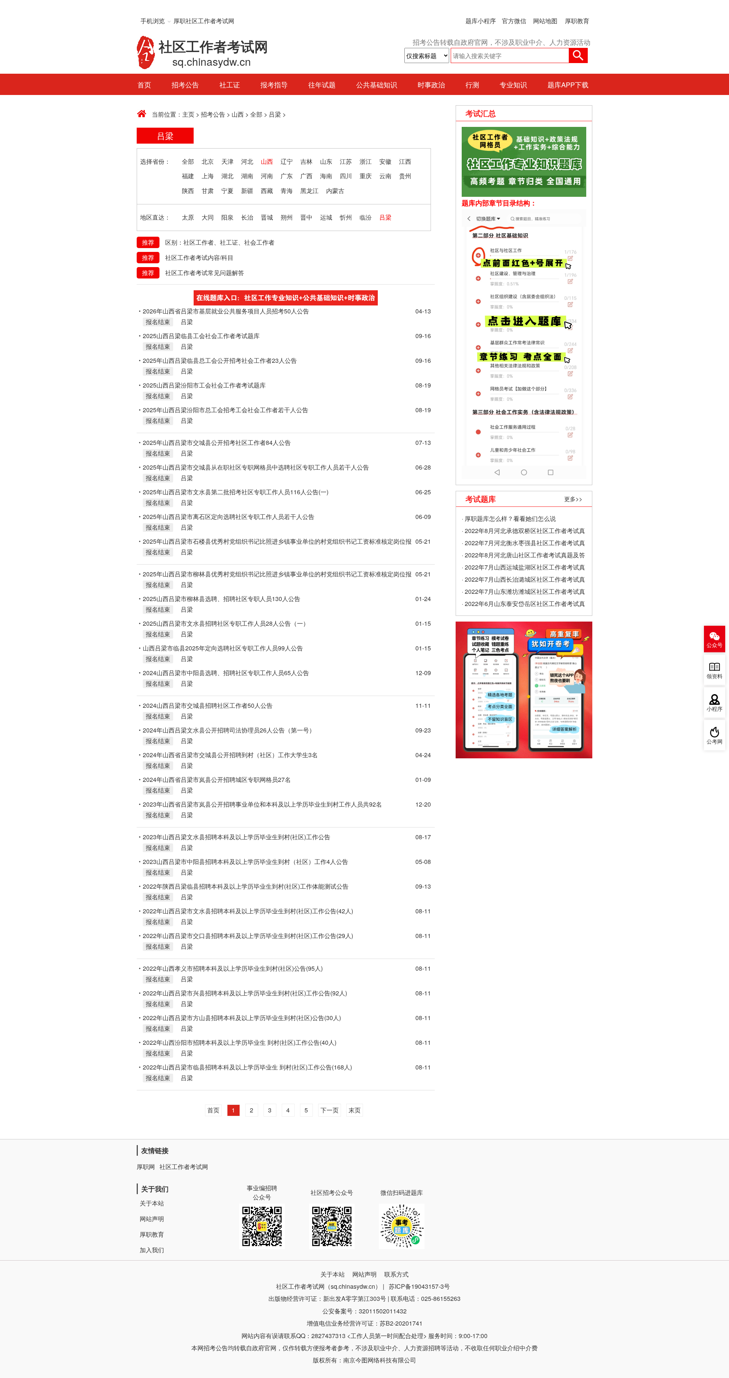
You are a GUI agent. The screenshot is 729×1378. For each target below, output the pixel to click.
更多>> (573, 499)
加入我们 (152, 1249)
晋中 (306, 217)
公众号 (715, 645)
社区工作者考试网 (183, 1166)
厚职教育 (577, 20)
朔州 (287, 217)
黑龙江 (309, 190)
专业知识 (513, 84)
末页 (355, 1110)
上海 (208, 175)
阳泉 (227, 217)
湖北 (227, 175)
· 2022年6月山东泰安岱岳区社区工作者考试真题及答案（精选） (523, 604)
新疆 (247, 190)
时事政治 (431, 84)
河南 (267, 175)
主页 (188, 114)
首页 (144, 84)
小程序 (715, 709)
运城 (326, 217)
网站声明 (152, 1218)
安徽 (385, 161)
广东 (287, 175)
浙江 (366, 161)
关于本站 (152, 1203)
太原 (188, 217)
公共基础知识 (376, 84)
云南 (385, 175)
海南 (326, 175)
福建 (188, 175)
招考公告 (185, 84)
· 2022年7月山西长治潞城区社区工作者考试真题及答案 (523, 580)
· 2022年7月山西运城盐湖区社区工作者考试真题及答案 (523, 568)
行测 (472, 84)
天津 (227, 161)
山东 (326, 161)
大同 (208, 217)
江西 (405, 161)
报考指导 (274, 84)
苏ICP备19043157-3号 (419, 1286)
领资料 (715, 676)
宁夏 (227, 190)
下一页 (329, 1110)
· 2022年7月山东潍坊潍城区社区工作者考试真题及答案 (523, 592)
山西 (238, 114)
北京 (208, 161)
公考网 (715, 742)
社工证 (229, 84)
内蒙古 (335, 190)
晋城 (267, 217)
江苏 (346, 161)
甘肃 (208, 190)
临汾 (366, 217)
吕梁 (275, 114)
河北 (247, 161)
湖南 (247, 175)
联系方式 (396, 1274)
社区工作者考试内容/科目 (199, 257)
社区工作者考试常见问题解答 (204, 272)
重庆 (366, 175)
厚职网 (146, 1166)
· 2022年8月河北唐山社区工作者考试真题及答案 (523, 556)
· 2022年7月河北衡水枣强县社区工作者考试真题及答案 (523, 543)
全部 (256, 114)
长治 (247, 217)
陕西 (188, 190)
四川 (346, 175)
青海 (287, 190)
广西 (306, 175)
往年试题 (322, 84)
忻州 (346, 217)
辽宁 (287, 161)
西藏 (267, 190)
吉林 (306, 161)
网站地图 (545, 20)
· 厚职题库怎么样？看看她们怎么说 (509, 518)
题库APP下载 (568, 84)
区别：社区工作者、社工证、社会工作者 (220, 242)
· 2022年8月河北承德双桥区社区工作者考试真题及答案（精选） (523, 531)
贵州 (405, 175)
